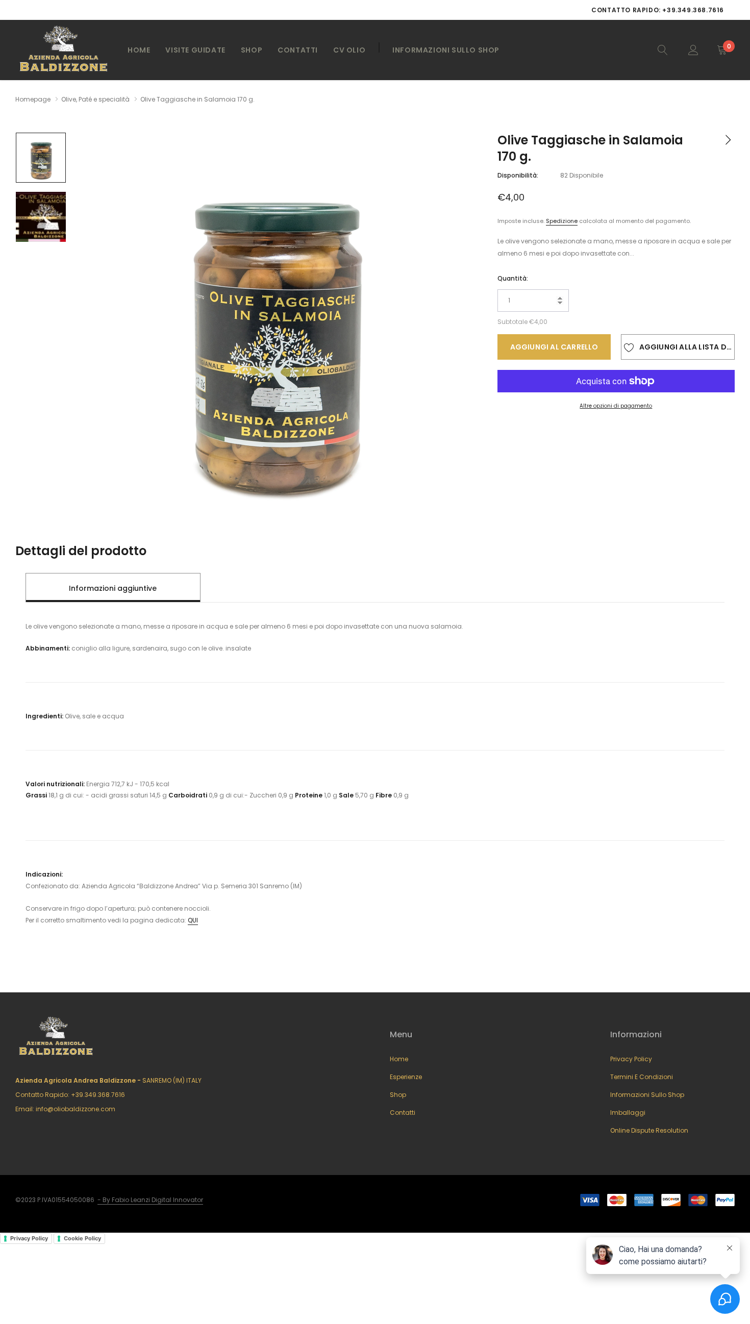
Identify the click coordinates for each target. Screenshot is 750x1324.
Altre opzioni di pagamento (616, 406)
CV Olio (349, 50)
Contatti (298, 50)
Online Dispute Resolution (649, 1130)
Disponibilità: (517, 175)
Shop (251, 50)
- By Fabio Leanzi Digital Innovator (150, 1199)
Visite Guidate (195, 50)
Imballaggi (627, 1112)
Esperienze (406, 1076)
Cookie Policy (82, 1238)
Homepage (33, 99)
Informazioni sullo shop (647, 1094)
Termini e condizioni (641, 1076)
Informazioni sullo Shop (445, 50)
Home (139, 50)
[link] (663, 49)
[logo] (63, 50)
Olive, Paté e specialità (95, 99)
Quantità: (512, 278)
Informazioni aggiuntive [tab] (113, 588)
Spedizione (562, 221)
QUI (193, 920)
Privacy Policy (631, 1059)
